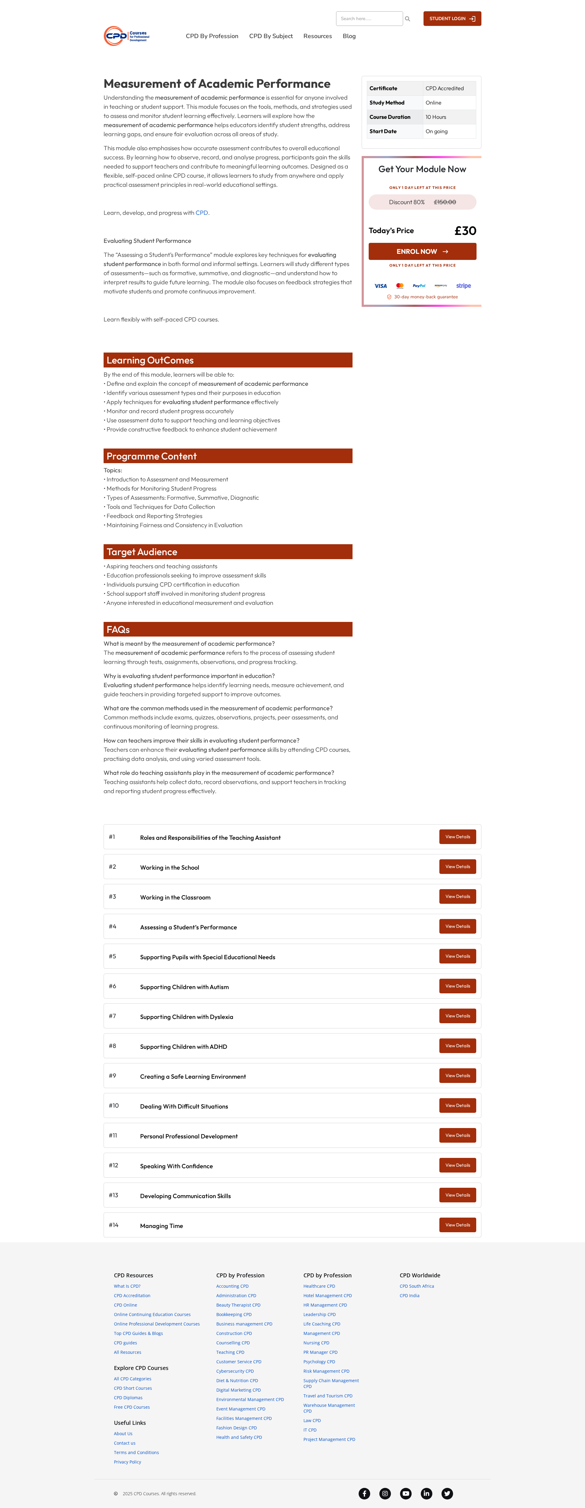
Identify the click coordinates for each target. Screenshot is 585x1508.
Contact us (125, 1443)
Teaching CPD (230, 1352)
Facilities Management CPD (244, 1418)
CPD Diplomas (128, 1397)
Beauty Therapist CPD (238, 1305)
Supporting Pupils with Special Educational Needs (207, 957)
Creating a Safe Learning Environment (193, 1076)
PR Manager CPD (320, 1352)
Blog (349, 36)
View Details (457, 836)
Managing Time (161, 1225)
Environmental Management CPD (250, 1399)
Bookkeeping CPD (234, 1314)
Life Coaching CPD (321, 1324)
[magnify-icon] (407, 19)
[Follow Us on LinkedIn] (426, 1493)
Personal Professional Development (189, 1136)
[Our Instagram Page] (385, 1493)
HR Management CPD (325, 1305)
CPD (202, 212)
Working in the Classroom (175, 897)
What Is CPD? (127, 1286)
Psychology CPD (319, 1361)
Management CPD (321, 1333)
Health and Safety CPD (239, 1437)
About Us (123, 1433)
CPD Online (125, 1305)
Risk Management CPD (326, 1371)
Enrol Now (417, 251)
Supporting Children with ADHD (183, 1046)
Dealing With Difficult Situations (184, 1106)
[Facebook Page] (364, 1493)
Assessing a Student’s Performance (188, 927)
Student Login (448, 19)
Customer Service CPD (238, 1361)
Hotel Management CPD (327, 1295)
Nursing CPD (316, 1343)
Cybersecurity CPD (235, 1371)
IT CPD (310, 1430)
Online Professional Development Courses (157, 1324)
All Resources (127, 1352)
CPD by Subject (271, 36)
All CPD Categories (132, 1379)
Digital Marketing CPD (238, 1390)
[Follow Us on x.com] (447, 1493)
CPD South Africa (417, 1286)
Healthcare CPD (319, 1286)
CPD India (410, 1295)
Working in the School (169, 867)
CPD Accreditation (132, 1295)
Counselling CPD (233, 1343)
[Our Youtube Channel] (406, 1493)
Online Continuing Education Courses (152, 1314)
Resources (317, 36)
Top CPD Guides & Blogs (138, 1333)
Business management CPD (244, 1324)
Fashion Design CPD (236, 1428)
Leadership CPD (319, 1314)
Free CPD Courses (132, 1407)
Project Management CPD (329, 1439)
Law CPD (312, 1420)
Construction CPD (234, 1333)
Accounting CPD (232, 1286)
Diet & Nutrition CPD (237, 1380)
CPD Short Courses (133, 1388)
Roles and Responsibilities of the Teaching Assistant (210, 837)
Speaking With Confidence (176, 1166)
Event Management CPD (240, 1409)
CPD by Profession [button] (212, 36)
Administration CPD (236, 1295)
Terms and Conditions (136, 1452)
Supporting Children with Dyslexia (186, 1016)
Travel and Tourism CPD (328, 1396)
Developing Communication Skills (185, 1196)
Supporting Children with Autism (184, 987)
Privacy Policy (127, 1462)
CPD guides (125, 1343)
